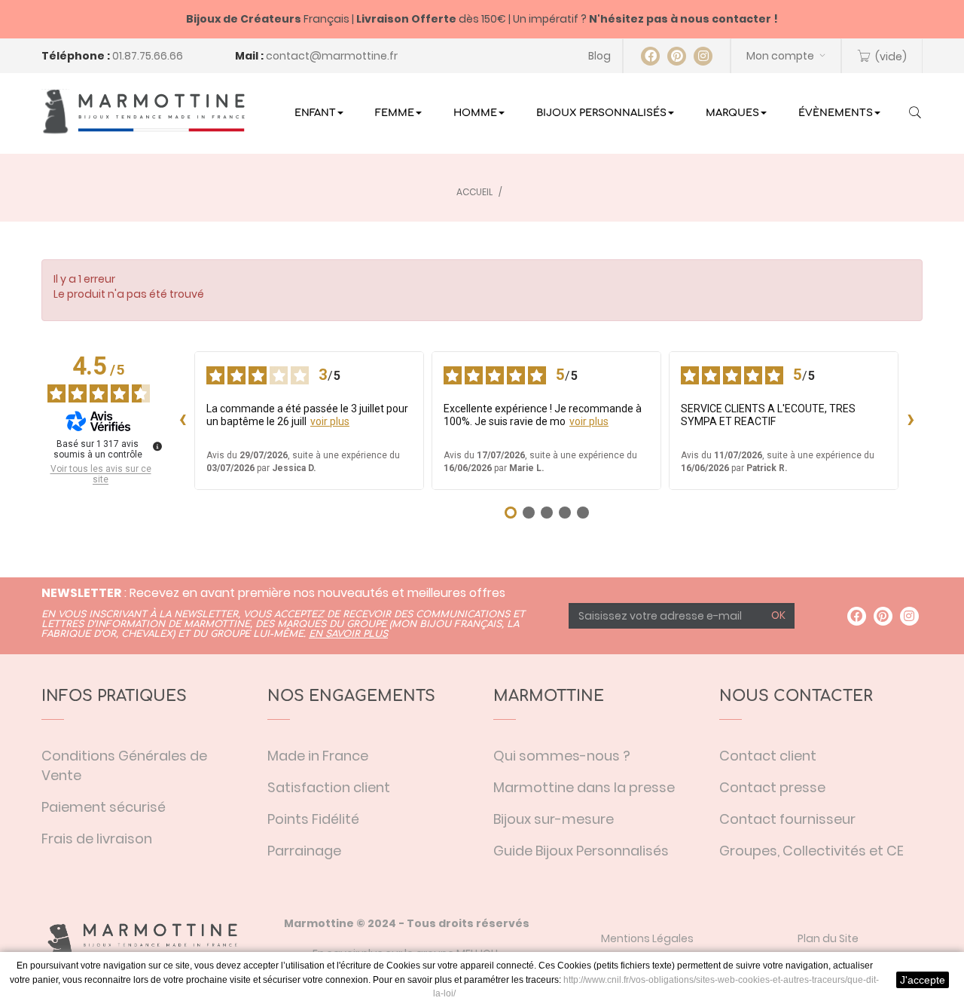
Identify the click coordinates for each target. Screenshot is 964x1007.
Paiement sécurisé (103, 806)
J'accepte (922, 980)
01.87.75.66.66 (147, 55)
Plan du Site (828, 938)
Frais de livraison (96, 838)
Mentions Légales (647, 938)
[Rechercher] (915, 114)
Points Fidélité (313, 819)
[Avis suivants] (910, 420)
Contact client (767, 755)
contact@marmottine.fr (332, 55)
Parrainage (304, 850)
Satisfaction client (328, 787)
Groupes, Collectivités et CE (811, 850)
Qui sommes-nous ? (561, 755)
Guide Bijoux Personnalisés (581, 850)
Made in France (317, 755)
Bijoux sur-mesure (553, 819)
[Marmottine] (143, 111)
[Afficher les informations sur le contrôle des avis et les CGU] (157, 446)
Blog (599, 55)
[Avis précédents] (182, 420)
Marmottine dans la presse (584, 787)
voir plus (329, 421)
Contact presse (772, 787)
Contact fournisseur (787, 819)
